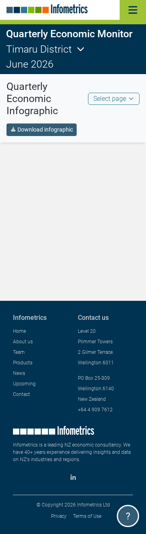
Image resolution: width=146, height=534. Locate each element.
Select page (109, 98)
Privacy (59, 516)
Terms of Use (87, 516)
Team (19, 352)
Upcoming (24, 384)
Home (19, 331)
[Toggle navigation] (133, 10)
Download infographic (45, 129)
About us (23, 342)
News (19, 373)
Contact (21, 394)
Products (22, 363)
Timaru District (39, 49)
